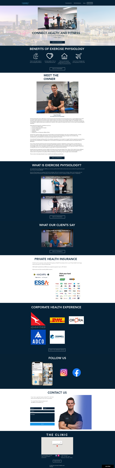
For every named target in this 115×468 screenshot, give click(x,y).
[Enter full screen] (75, 28)
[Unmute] (41, 28)
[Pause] (39, 28)
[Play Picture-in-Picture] (73, 28)
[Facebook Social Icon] (56, 455)
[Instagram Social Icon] (58, 455)
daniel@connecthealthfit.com (37, 402)
